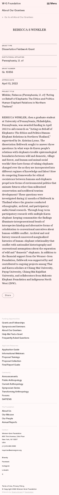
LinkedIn (5, 470)
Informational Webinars (13, 353)
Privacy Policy (18, 486)
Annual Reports (9, 422)
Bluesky (13, 457)
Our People (7, 418)
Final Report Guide (11, 364)
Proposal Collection (11, 361)
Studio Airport (17, 492)
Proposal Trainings (11, 357)
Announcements (10, 376)
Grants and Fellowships (13, 322)
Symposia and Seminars (13, 326)
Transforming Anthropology (15, 391)
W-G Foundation (11, 3)
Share (8, 295)
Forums (5, 395)
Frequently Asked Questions (15, 337)
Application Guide (10, 349)
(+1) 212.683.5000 (9, 446)
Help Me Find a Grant (12, 334)
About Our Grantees (13, 10)
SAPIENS (7, 399)
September (29, 492)
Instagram (6, 466)
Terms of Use (7, 486)
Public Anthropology (12, 380)
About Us (6, 410)
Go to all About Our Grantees (18, 17)
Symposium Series (11, 387)
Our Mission (8, 414)
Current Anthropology (12, 384)
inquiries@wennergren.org (12, 450)
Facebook (5, 461)
